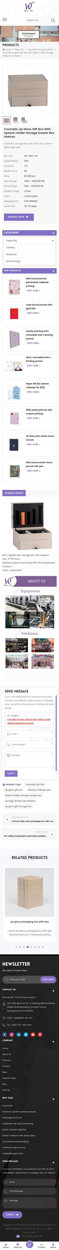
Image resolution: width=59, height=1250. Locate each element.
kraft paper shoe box (12, 1117)
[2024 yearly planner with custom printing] (14, 418)
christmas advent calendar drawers (19, 1111)
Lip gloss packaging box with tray (29, 922)
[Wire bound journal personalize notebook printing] (14, 287)
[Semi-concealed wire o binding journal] (14, 366)
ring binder (7, 1105)
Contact (6, 1066)
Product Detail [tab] (14, 493)
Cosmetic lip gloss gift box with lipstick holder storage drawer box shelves (28, 721)
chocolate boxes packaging (15, 1141)
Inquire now (16, 217)
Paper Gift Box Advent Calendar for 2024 (37, 385)
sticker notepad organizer (14, 1129)
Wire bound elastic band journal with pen (39, 464)
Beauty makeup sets (39, 790)
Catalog (10, 247)
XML (49, 1228)
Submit (10, 1215)
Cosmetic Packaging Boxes (40, 49)
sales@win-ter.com (23, 1018)
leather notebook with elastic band (18, 1135)
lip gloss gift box (13, 790)
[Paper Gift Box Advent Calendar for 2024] (14, 392)
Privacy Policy (29, 1232)
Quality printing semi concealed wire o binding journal (39, 335)
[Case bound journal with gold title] (14, 313)
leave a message (30, 1244)
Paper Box (19, 49)
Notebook (11, 254)
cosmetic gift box (35, 784)
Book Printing (13, 261)
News (4, 1072)
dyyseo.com (39, 1228)
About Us (6, 1054)
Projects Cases (9, 1078)
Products (6, 1060)
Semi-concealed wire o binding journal (38, 359)
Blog (4, 1084)
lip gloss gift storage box (18, 806)
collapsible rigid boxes (12, 1153)
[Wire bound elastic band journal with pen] (14, 471)
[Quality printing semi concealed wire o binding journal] (14, 340)
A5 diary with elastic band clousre (40, 438)
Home (8, 49)
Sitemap (6, 1090)
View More (32, 291)
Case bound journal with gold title (39, 306)
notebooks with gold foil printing (17, 1123)
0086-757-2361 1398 (21, 1025)
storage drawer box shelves (20, 801)
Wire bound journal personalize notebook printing (37, 282)
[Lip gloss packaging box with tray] (29, 892)
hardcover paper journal (13, 1147)
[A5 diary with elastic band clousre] (14, 445)
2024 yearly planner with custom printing (39, 412)
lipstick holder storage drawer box (23, 795)
